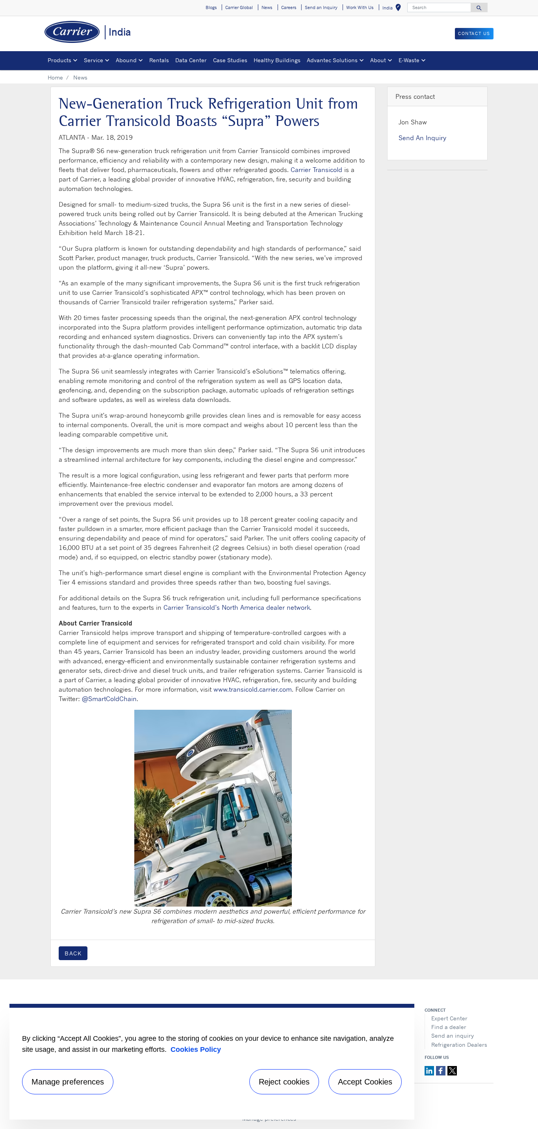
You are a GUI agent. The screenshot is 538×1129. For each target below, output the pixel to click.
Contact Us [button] (474, 33)
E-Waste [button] (409, 60)
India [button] (393, 9)
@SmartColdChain (109, 699)
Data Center (191, 60)
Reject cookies (284, 1081)
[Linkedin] (430, 1070)
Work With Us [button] (359, 7)
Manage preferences (68, 1081)
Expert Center (449, 1018)
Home (55, 77)
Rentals (159, 60)
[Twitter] (452, 1070)
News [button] (267, 7)
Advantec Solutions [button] (332, 60)
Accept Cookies (365, 1081)
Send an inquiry (452, 1035)
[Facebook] (441, 1070)
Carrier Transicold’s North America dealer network (236, 607)
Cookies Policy (196, 1049)
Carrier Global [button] (239, 7)
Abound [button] (126, 60)
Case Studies (230, 60)
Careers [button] (288, 7)
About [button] (378, 60)
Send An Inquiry (422, 138)
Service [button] (93, 60)
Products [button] (59, 60)
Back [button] (73, 953)
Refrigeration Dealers (459, 1044)
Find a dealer (448, 1027)
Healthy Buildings (277, 60)
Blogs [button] (211, 7)
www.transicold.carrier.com (252, 689)
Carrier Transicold (316, 170)
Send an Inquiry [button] (321, 7)
